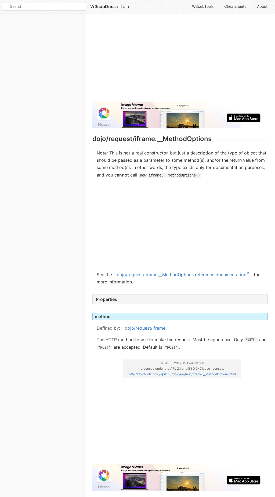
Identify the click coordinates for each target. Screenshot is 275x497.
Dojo (124, 6)
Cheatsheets (235, 6)
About (262, 6)
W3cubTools (203, 6)
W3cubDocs (103, 6)
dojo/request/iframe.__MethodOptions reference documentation (181, 274)
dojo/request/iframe (145, 328)
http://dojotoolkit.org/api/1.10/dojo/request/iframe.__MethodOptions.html (182, 374)
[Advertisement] (180, 59)
